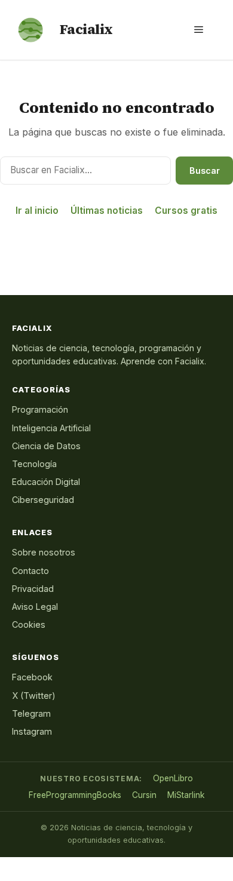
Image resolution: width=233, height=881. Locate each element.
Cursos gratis (186, 210)
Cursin (144, 795)
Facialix (86, 29)
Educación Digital (46, 482)
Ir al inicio (37, 210)
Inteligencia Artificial (51, 428)
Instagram (32, 731)
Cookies (28, 624)
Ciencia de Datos (46, 446)
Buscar (204, 170)
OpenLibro (173, 778)
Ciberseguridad (43, 500)
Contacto (30, 571)
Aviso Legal (35, 606)
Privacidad (33, 589)
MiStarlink (185, 795)
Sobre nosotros (43, 552)
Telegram (31, 713)
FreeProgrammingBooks (75, 795)
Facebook (32, 677)
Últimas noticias (106, 210)
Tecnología (34, 464)
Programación (40, 409)
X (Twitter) (34, 695)
